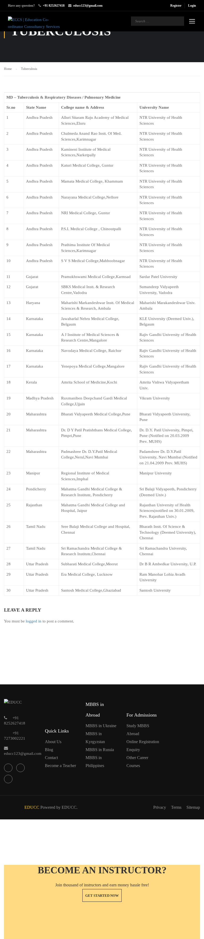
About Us (53, 741)
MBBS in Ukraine (101, 725)
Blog (49, 749)
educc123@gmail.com (88, 5)
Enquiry (133, 749)
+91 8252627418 (54, 5)
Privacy (159, 807)
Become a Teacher (60, 765)
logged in (33, 621)
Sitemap (193, 807)
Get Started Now (102, 896)
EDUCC (31, 807)
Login (192, 5)
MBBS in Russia (100, 749)
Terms (176, 807)
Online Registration (142, 741)
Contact (51, 757)
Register (175, 5)
